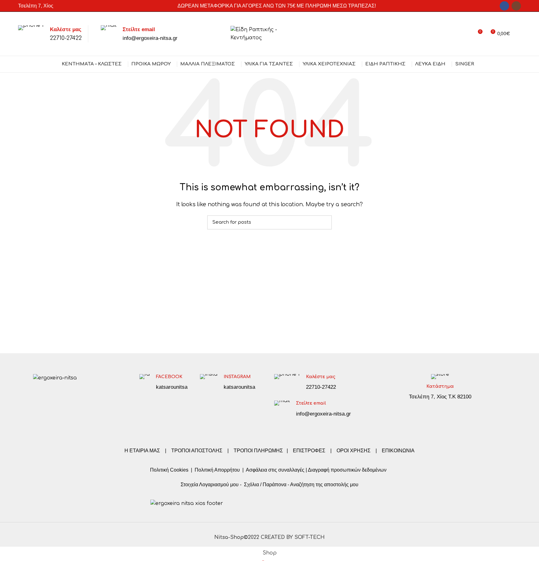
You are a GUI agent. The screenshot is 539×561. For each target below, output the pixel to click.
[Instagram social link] (516, 6)
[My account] (466, 34)
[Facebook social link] (504, 6)
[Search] (518, 34)
